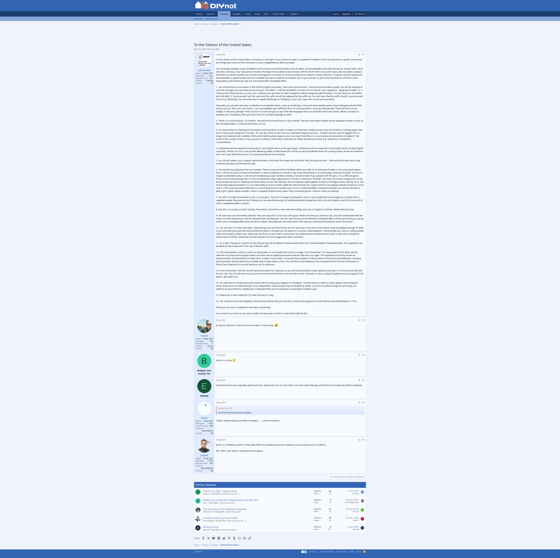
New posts (198, 18)
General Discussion (229, 494)
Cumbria (209, 80)
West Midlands (207, 468)
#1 (363, 54)
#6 (363, 440)
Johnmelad (201, 49)
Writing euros (211, 527)
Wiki (266, 13)
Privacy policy (342, 551)
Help (352, 551)
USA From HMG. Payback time (220, 491)
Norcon (356, 511)
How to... (211, 13)
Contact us (313, 551)
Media (294, 13)
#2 (363, 320)
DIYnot (199, 551)
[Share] (359, 54)
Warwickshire (207, 431)
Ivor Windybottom (351, 502)
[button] (287, 14)
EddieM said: (223, 408)
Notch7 (356, 520)
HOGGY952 (207, 512)
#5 (363, 402)
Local (247, 13)
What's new (278, 13)
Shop (257, 13)
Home (199, 13)
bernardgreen (208, 521)
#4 (363, 380)
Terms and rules (327, 551)
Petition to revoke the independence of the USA (230, 500)
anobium (206, 494)
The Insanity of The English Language (224, 509)
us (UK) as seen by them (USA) (220, 518)
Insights (237, 13)
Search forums (211, 18)
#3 (363, 355)
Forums (224, 13)
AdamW (206, 530)
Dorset (210, 346)
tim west (355, 493)
